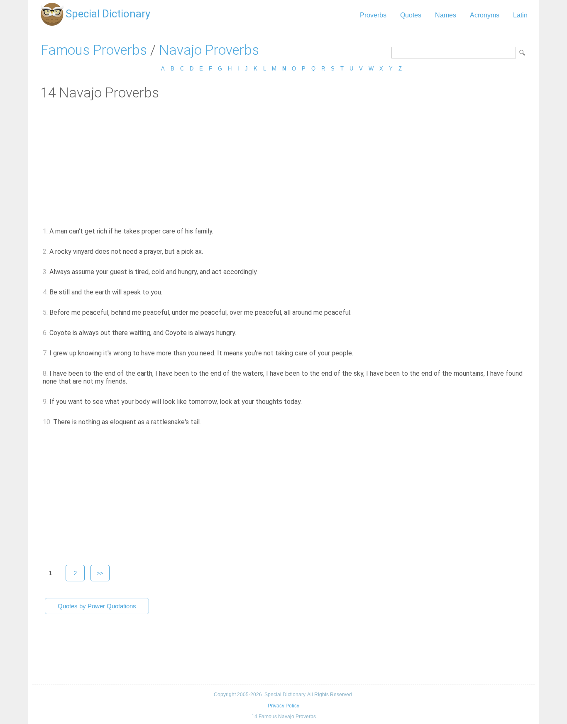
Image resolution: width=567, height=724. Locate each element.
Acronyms (484, 15)
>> (100, 573)
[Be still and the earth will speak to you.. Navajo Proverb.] (167, 292)
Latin (520, 15)
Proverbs (373, 15)
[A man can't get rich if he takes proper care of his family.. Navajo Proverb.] (218, 231)
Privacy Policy (283, 706)
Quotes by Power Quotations (97, 606)
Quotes (410, 15)
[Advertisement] (283, 163)
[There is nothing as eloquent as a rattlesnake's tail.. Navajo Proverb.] (206, 422)
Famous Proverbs (94, 50)
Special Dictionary (108, 13)
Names (445, 15)
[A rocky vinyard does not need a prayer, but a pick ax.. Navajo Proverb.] (208, 251)
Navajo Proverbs (209, 50)
